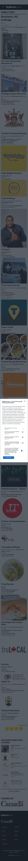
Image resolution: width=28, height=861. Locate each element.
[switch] (22, 432)
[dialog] (14, 430)
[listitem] (14, 428)
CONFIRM (8, 457)
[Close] (25, 401)
